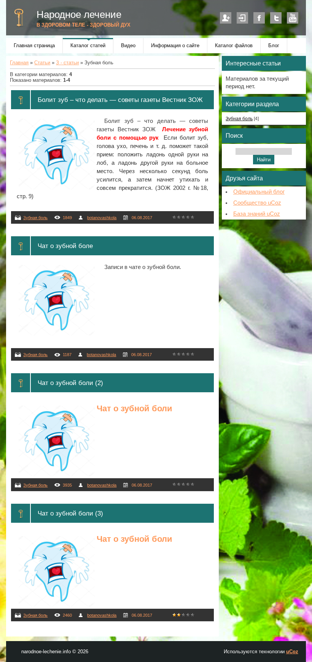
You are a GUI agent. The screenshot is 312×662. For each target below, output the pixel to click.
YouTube (292, 18)
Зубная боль (35, 217)
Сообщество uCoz (257, 203)
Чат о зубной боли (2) (70, 383)
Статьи (42, 62)
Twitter (276, 18)
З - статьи (67, 62)
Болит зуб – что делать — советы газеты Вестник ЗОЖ (120, 99)
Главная (19, 62)
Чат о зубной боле (65, 246)
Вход (242, 18)
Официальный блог (259, 192)
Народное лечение (79, 14)
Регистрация (225, 18)
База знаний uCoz (256, 214)
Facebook (259, 18)
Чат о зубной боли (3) (70, 513)
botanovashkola (101, 217)
